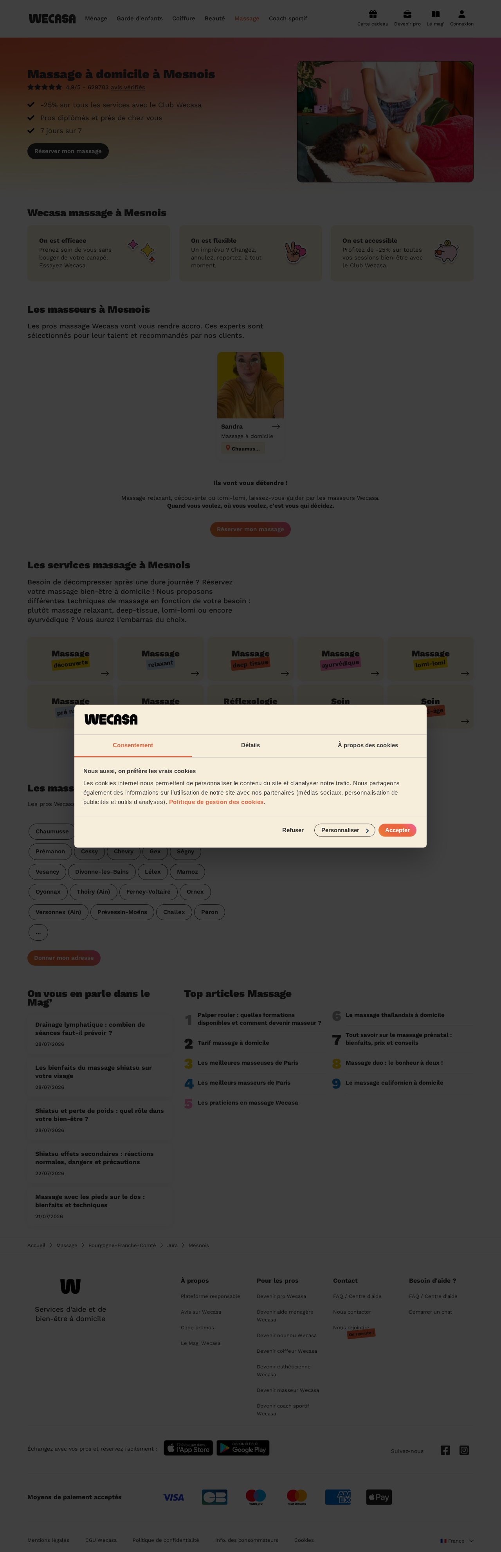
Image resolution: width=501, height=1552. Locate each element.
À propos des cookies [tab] (368, 745)
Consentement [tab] (133, 745)
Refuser (293, 830)
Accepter (397, 830)
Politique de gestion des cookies (216, 802)
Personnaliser (340, 830)
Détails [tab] (250, 745)
